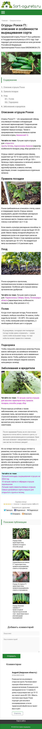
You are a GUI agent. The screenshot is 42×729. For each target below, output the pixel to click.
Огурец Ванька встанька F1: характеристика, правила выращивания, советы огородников (21, 565)
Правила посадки (9, 91)
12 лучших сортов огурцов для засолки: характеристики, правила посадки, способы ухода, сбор (20, 400)
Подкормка (11, 102)
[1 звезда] (4, 504)
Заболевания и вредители (13, 106)
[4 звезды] (10, 504)
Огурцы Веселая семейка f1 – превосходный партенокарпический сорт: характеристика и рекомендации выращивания (21, 612)
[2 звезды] (6, 504)
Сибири (20, 298)
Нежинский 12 (22, 135)
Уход (4, 96)
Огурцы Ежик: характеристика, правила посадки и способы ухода (19, 544)
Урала (26, 298)
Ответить (17, 713)
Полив (9, 99)
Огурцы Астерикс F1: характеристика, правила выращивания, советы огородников (21, 587)
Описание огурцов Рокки (13, 87)
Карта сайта (21, 721)
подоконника (19, 146)
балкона (29, 146)
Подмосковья (11, 298)
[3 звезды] (8, 504)
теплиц (10, 146)
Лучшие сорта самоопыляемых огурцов (19, 487)
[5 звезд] (12, 504)
